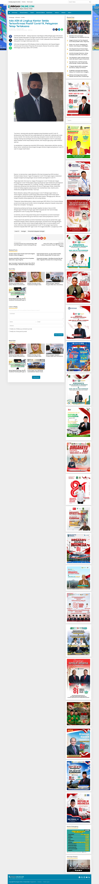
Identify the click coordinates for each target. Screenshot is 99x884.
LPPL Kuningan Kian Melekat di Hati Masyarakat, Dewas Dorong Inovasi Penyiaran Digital (78, 867)
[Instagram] (38, 238)
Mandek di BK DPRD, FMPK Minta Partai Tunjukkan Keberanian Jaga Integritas (21, 259)
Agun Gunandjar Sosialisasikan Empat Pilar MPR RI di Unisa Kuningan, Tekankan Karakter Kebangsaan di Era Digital (22, 264)
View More (36, 377)
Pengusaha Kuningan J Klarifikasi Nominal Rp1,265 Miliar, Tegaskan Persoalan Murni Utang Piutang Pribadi (49, 259)
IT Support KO (32, 881)
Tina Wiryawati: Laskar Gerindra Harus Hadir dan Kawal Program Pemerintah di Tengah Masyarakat (79, 58)
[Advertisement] (38, 61)
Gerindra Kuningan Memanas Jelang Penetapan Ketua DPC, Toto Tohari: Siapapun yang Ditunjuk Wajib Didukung (79, 54)
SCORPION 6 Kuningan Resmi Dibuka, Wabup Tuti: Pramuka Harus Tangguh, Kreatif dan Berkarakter (79, 71)
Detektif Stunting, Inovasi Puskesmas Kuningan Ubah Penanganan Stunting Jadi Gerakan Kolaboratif (34, 284)
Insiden (14, 30)
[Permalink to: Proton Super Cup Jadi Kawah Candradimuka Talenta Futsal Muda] (36, 364)
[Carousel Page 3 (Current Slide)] (79, 870)
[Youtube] (41, 238)
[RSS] (44, 238)
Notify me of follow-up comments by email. (21, 329)
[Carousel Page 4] (81, 870)
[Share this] (54, 29)
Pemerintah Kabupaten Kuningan (36, 231)
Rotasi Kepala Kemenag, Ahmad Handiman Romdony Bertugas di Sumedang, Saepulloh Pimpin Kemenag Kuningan (17, 299)
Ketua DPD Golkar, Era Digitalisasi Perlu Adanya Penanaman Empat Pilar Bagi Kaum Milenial (52, 244)
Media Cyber (46, 881)
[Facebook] (32, 238)
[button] (90, 2)
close (5, 4)
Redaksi (39, 881)
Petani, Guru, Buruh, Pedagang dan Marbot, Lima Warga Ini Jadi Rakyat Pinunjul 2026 (78, 45)
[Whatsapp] (62, 29)
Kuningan (23, 231)
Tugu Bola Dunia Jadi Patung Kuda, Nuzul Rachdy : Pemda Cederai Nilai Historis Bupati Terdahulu (78, 62)
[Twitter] (35, 238)
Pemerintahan (24, 30)
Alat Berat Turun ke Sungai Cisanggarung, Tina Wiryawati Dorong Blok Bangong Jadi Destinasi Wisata (79, 36)
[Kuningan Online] (21, 7)
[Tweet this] (56, 29)
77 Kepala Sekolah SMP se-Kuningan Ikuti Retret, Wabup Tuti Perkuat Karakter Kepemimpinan (78, 67)
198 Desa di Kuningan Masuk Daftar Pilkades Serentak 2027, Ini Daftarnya (17, 284)
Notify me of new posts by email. (18, 331)
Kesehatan (19, 30)
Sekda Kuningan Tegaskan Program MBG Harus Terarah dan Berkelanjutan (54, 284)
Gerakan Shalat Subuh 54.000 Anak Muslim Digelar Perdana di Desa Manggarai (22, 254)
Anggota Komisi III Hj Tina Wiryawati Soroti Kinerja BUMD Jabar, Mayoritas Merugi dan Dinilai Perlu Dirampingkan (79, 41)
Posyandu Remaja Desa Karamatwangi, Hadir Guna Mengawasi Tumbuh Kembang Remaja (25, 244)
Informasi (11, 30)
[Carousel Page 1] (75, 870)
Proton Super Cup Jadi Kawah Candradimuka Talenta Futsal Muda (35, 371)
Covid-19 (17, 231)
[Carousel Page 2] (77, 870)
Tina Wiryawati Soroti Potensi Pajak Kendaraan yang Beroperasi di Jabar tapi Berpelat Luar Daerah (79, 49)
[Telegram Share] (59, 29)
